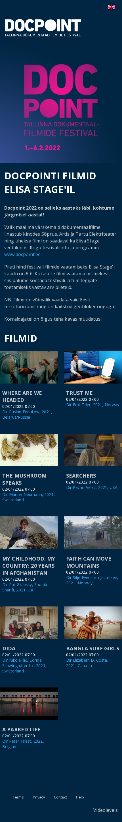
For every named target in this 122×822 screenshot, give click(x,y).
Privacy (39, 797)
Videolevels (105, 810)
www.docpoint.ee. (23, 254)
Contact (60, 797)
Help (80, 797)
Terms (18, 797)
